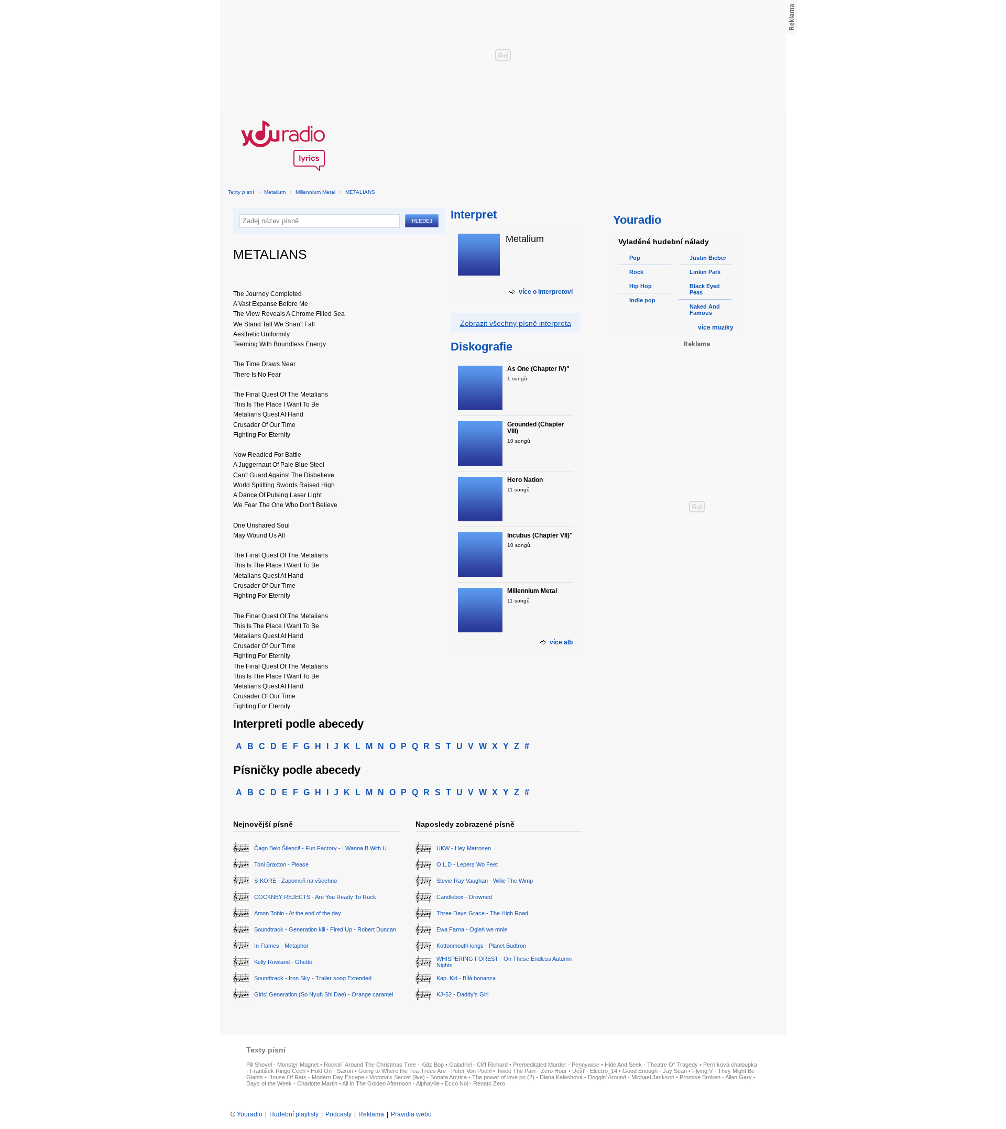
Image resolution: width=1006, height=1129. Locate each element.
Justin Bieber (708, 258)
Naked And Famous (705, 309)
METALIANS (360, 192)
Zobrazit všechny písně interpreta (515, 323)
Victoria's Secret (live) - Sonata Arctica (418, 1077)
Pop (634, 258)
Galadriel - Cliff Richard (478, 1064)
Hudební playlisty (294, 1114)
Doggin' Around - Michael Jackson (631, 1077)
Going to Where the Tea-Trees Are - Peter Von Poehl (424, 1071)
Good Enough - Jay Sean (654, 1071)
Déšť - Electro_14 (594, 1071)
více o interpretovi (546, 291)
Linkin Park (705, 272)
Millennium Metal (315, 192)
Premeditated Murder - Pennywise (556, 1064)
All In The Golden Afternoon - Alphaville (391, 1083)
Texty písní (241, 192)
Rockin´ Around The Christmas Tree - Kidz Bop (384, 1064)
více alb (561, 642)
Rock (636, 272)
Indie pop (642, 300)
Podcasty (338, 1114)
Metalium (275, 192)
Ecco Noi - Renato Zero (475, 1083)
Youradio (250, 1114)
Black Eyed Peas (705, 289)
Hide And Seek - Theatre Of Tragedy (651, 1064)
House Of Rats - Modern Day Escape (316, 1077)
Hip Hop (640, 286)
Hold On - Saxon (332, 1071)
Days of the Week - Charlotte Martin (291, 1083)
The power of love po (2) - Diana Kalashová (527, 1077)
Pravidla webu (411, 1114)
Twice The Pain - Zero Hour (532, 1071)
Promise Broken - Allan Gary (716, 1077)
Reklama (371, 1114)
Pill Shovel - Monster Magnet (282, 1064)
